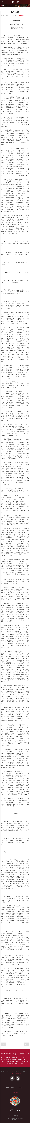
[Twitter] (12, 1078)
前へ (4, 1044)
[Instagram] (17, 1078)
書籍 (3, 6)
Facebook (15, 1092)
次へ (26, 1044)
